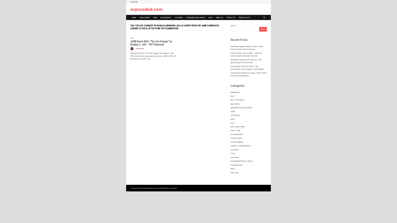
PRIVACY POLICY (244, 17)
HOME (134, 17)
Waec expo (235, 172)
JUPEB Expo (235, 115)
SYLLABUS (235, 149)
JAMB (155, 17)
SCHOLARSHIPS (165, 17)
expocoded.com (146, 9)
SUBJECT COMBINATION (240, 146)
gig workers (235, 104)
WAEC (210, 17)
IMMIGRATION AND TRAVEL (241, 107)
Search (233, 25)
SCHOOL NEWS (144, 17)
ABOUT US (219, 17)
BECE (233, 96)
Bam (175, 188)
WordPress (167, 188)
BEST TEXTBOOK (237, 100)
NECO (233, 119)
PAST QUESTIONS (238, 127)
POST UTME (235, 130)
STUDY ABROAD (237, 142)
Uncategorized (236, 165)
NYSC (233, 123)
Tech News (179, 17)
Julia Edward (140, 48)
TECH (233, 153)
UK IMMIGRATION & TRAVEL (195, 17)
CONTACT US (231, 17)
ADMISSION (235, 92)
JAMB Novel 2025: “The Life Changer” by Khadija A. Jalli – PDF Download (151, 43)
